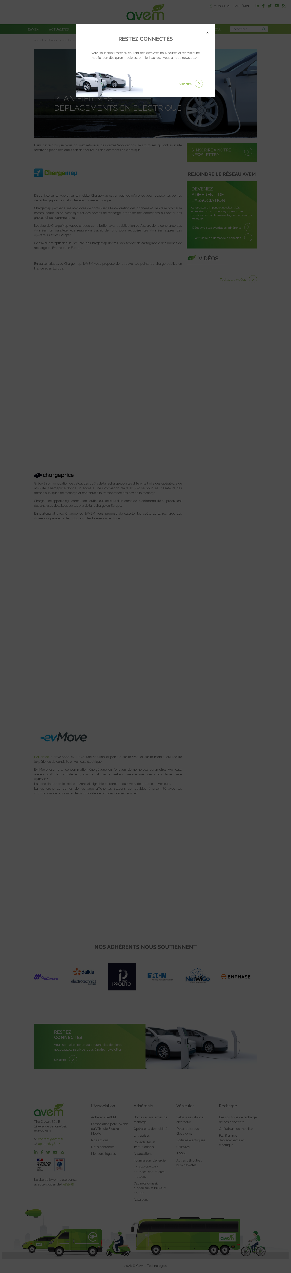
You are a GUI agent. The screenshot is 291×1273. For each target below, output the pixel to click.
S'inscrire (186, 84)
